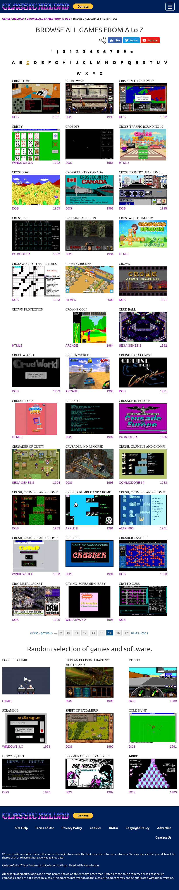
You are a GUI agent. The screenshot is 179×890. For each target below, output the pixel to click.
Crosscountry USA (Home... (141, 172)
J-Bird (133, 756)
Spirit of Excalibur (81, 710)
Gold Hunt (138, 710)
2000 (110, 300)
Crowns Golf (76, 309)
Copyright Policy (138, 828)
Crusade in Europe (134, 401)
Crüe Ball (127, 309)
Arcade (71, 345)
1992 (163, 117)
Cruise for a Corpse (135, 355)
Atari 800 (126, 528)
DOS (15, 117)
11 (76, 633)
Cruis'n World (77, 355)
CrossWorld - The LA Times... (35, 263)
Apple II (71, 528)
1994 (110, 254)
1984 (110, 345)
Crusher (72, 538)
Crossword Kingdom (136, 218)
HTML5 (124, 162)
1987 (110, 792)
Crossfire (20, 218)
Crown (124, 263)
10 (68, 633)
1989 (56, 208)
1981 (110, 528)
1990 (110, 117)
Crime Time (21, 81)
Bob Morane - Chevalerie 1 (87, 756)
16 (118, 633)
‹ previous (46, 633)
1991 (56, 117)
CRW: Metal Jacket (27, 583)
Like (117, 40)
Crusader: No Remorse (84, 446)
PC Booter (21, 254)
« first (34, 633)
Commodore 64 (131, 482)
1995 (163, 208)
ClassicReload (13, 18)
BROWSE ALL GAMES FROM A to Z (48, 18)
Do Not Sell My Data (51, 857)
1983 (163, 482)
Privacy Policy (72, 828)
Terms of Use (44, 828)
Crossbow (20, 172)
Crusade (72, 401)
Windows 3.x (22, 162)
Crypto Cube (129, 583)
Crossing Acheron (80, 218)
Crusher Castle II (134, 538)
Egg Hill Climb (14, 660)
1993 (56, 300)
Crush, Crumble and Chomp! (142, 446)
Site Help (21, 828)
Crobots (72, 126)
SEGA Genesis (130, 345)
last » (144, 633)
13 (93, 633)
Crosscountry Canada (84, 172)
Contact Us (163, 837)
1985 (110, 162)
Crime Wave (74, 81)
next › (135, 633)
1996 (110, 391)
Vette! (134, 660)
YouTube (152, 40)
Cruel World (23, 355)
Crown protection (27, 309)
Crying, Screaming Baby (85, 583)
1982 (56, 254)
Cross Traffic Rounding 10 (141, 126)
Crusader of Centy (28, 446)
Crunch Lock (23, 401)
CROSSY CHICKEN (78, 263)
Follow (134, 40)
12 (85, 633)
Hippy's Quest (13, 756)
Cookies (96, 828)
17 (126, 633)
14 (101, 633)
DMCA (113, 828)
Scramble (10, 710)
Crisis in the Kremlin (137, 81)
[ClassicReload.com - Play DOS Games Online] (35, 10)
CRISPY (17, 126)
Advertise (164, 828)
